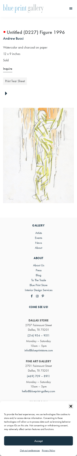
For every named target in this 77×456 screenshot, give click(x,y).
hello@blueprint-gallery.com (38, 391)
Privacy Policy (48, 450)
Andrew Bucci (13, 38)
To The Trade (38, 280)
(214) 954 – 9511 (39, 335)
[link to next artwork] (7, 93)
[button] (71, 406)
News (38, 243)
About (38, 248)
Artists (38, 233)
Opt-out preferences (30, 450)
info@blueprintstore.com (38, 350)
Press (38, 270)
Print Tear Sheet (15, 81)
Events (38, 238)
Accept (38, 441)
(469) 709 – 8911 (38, 376)
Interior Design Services (38, 290)
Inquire (7, 68)
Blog (38, 275)
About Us (38, 265)
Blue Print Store (38, 285)
